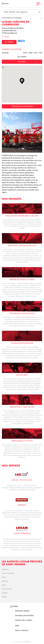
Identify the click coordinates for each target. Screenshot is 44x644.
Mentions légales (22, 611)
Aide (17, 626)
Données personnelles (24, 616)
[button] (22, 81)
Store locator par (21, 642)
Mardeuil (5, 581)
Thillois (4, 597)
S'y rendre (22, 62)
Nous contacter (21, 630)
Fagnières (5, 569)
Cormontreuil (7, 589)
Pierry (4, 577)
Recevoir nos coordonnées (23, 106)
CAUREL (5, 593)
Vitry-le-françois (8, 573)
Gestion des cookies (23, 620)
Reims (4, 585)
